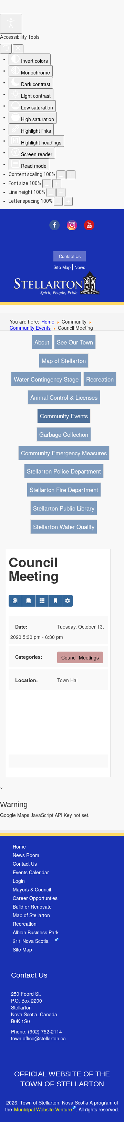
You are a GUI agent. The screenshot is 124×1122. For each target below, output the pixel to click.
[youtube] (91, 225)
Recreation (100, 379)
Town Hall (68, 680)
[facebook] (56, 225)
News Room (26, 855)
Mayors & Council (32, 889)
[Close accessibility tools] (18, 48)
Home (47, 321)
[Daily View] (55, 601)
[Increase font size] (56, 183)
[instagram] (73, 225)
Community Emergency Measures (64, 453)
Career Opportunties (35, 898)
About (41, 342)
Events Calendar (31, 872)
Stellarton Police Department (64, 471)
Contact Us (70, 256)
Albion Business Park (36, 932)
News (79, 267)
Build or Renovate (32, 906)
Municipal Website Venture (43, 1109)
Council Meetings (80, 657)
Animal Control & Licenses (63, 397)
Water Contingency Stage (46, 379)
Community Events (30, 328)
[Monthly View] (15, 601)
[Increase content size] (70, 174)
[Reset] (6, 49)
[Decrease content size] (60, 174)
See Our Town (75, 342)
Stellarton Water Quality (63, 527)
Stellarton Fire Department (64, 490)
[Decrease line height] (50, 192)
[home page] (58, 287)
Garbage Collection (63, 434)
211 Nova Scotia (31, 941)
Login (19, 881)
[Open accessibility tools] (11, 24)
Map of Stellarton (64, 361)
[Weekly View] (42, 601)
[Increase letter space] (68, 201)
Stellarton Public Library (63, 508)
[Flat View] (28, 601)
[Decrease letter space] (58, 201)
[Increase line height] (60, 192)
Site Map (62, 267)
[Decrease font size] (46, 183)
